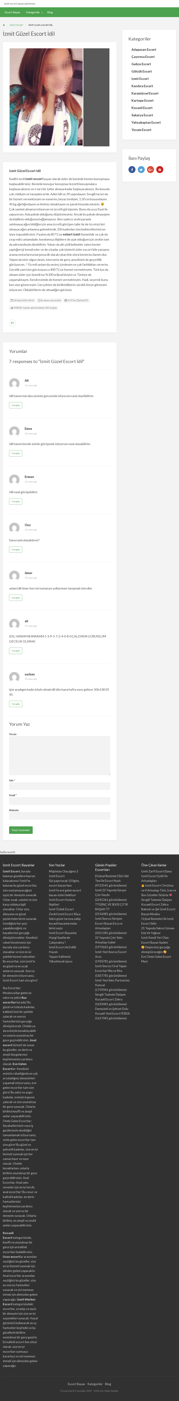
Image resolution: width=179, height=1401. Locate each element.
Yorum (12, 734)
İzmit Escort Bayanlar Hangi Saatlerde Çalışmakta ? (63, 937)
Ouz (28, 525)
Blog (50, 12)
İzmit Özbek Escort (61, 909)
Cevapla (16, 405)
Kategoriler (33, 12)
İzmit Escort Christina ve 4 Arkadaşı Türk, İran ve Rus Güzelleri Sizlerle (158, 890)
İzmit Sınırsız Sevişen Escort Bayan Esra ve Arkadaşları (108, 923)
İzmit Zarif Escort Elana (156, 871)
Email (13, 795)
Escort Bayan (12, 12)
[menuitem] (12, 12)
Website (14, 810)
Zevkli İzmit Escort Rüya (64, 914)
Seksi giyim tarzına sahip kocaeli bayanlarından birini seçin (65, 923)
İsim (12, 780)
